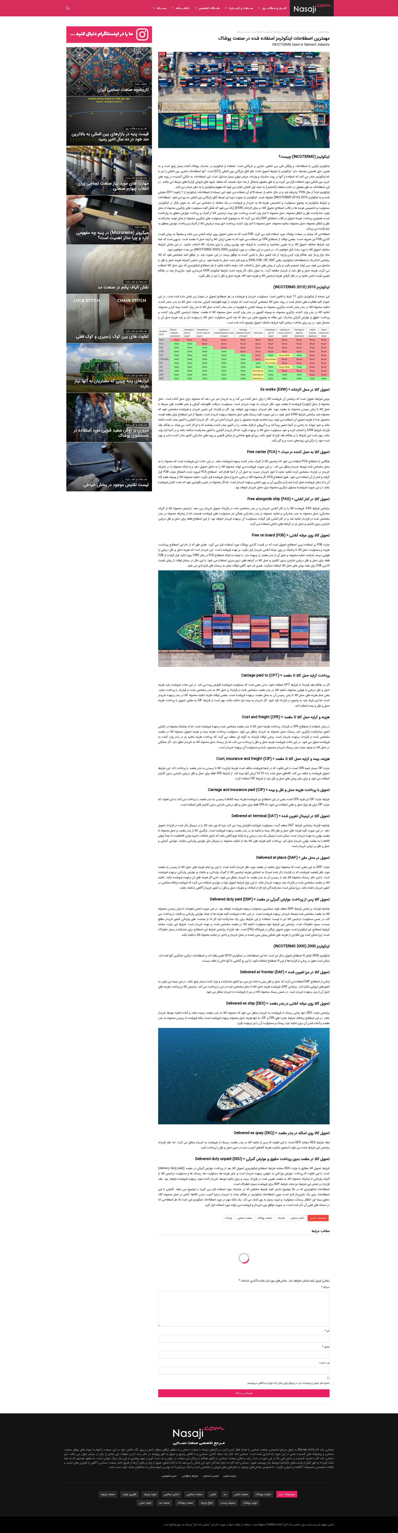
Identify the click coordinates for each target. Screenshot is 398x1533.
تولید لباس (145, 1503)
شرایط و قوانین (190, 1476)
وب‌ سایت (324, 1363)
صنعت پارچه (108, 1494)
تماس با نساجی (211, 1476)
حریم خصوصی (169, 1476)
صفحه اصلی (324, 32)
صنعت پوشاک (264, 1218)
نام (327, 1331)
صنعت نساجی (244, 1218)
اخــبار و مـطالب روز (136, 128)
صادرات (281, 1218)
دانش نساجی (297, 1218)
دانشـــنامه (141, 84)
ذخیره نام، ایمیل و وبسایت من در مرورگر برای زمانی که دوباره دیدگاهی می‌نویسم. (288, 1383)
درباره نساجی (229, 1476)
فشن (213, 1494)
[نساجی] (313, 3)
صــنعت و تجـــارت (305, 32)
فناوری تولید (129, 1494)
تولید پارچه (150, 1494)
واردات (228, 1218)
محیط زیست (228, 1503)
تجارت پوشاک (263, 1494)
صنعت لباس (241, 1494)
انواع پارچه (207, 1503)
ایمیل (326, 1347)
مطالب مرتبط (321, 1231)
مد (224, 1494)
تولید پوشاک (250, 1503)
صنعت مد (164, 1503)
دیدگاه (325, 1287)
